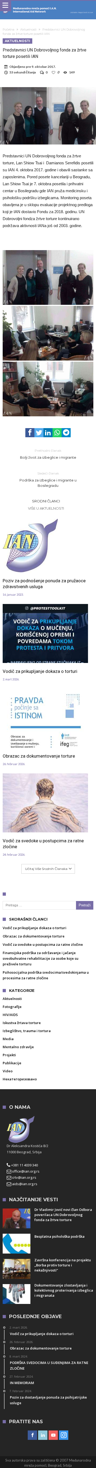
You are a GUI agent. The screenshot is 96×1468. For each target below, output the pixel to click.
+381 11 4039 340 (24, 1165)
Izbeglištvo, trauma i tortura (27, 1030)
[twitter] (38, 432)
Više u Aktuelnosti (46, 508)
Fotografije (12, 1006)
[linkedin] (48, 432)
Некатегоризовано (20, 1079)
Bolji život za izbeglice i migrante (48, 453)
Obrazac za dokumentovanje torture (39, 756)
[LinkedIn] (42, 1435)
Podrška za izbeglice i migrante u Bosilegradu (48, 479)
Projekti (9, 1054)
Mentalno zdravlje (18, 1046)
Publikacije (12, 1063)
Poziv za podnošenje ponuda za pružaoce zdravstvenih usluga (44, 583)
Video (8, 1071)
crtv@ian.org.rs (23, 1177)
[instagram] (63, 1435)
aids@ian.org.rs (24, 1183)
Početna (8, 29)
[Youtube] (53, 1435)
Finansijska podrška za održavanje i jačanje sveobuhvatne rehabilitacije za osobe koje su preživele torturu (40, 958)
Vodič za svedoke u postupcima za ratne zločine (43, 843)
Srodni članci (46, 501)
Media (8, 1038)
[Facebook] (32, 1435)
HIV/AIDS (10, 1014)
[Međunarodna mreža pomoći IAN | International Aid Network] (48, 6)
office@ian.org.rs (25, 1171)
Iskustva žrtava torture (22, 1022)
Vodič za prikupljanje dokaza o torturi (40, 671)
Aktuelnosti (28, 29)
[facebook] (29, 432)
